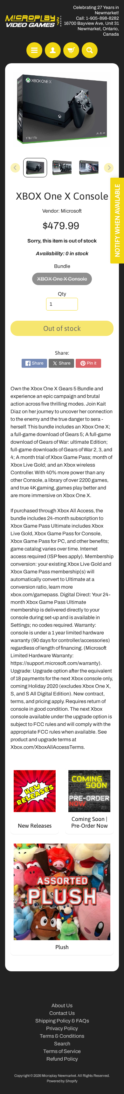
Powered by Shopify (62, 1081)
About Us (62, 1005)
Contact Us (62, 1013)
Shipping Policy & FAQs (62, 1020)
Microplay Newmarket (59, 1075)
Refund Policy (62, 1059)
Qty (62, 294)
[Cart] (71, 50)
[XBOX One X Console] (35, 167)
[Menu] (34, 50)
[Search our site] (90, 50)
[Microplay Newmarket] (33, 21)
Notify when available (117, 220)
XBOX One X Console (64, 280)
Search (62, 1043)
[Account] (53, 50)
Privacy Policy (62, 1028)
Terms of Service (62, 1051)
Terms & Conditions (62, 1036)
